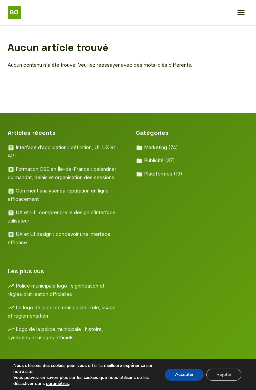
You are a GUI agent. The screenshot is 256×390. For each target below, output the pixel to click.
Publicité (159, 160)
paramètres (57, 384)
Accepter (184, 374)
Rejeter (223, 374)
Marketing (160, 147)
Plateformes (162, 173)
